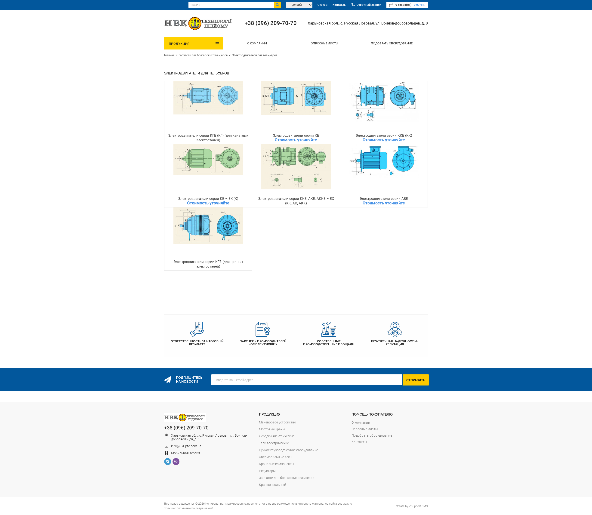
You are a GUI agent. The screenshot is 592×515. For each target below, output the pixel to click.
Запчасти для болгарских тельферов (203, 55)
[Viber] (176, 461)
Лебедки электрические (276, 436)
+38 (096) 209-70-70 (271, 23)
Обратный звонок (369, 4)
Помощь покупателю (372, 414)
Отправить (415, 380)
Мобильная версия (185, 453)
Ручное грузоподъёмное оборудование (288, 450)
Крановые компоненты (276, 464)
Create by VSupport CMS (412, 506)
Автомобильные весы (275, 457)
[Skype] (167, 461)
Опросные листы (324, 43)
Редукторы (267, 471)
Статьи (322, 4)
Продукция (179, 44)
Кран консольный (272, 485)
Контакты (339, 4)
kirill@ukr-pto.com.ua (186, 446)
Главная (169, 55)
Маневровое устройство (277, 422)
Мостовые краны (272, 429)
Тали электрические (274, 443)
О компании (257, 43)
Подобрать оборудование (392, 43)
